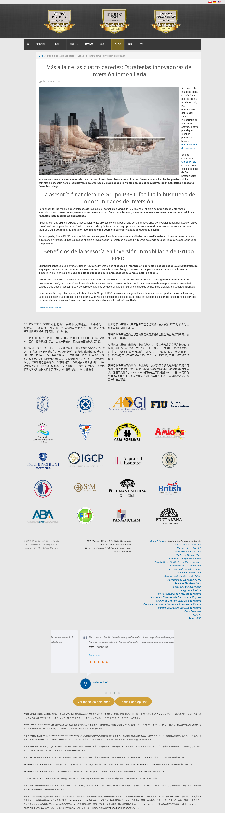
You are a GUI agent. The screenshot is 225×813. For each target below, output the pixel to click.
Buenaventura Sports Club (188, 551)
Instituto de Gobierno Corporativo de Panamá (178, 600)
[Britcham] (169, 432)
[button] (106, 693)
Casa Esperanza (192, 611)
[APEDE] (85, 432)
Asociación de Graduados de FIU (184, 579)
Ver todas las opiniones (94, 701)
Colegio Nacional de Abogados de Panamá (179, 593)
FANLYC (197, 614)
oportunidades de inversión (189, 146)
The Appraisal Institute (189, 590)
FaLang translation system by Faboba (50, 307)
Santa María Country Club (188, 544)
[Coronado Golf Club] (43, 432)
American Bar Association (188, 583)
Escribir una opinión (133, 701)
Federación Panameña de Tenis (185, 569)
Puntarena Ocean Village (188, 555)
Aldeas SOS (195, 618)
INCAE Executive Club (189, 572)
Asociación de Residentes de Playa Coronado (178, 562)
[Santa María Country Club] (85, 487)
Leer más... (66, 655)
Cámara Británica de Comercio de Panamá (179, 607)
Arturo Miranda (157, 541)
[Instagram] (141, 44)
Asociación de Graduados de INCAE (182, 576)
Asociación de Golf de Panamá (185, 565)
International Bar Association (186, 586)
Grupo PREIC (189, 161)
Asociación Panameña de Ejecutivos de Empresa (176, 597)
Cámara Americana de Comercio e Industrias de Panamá (172, 604)
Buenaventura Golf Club (189, 548)
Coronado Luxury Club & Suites (185, 558)
